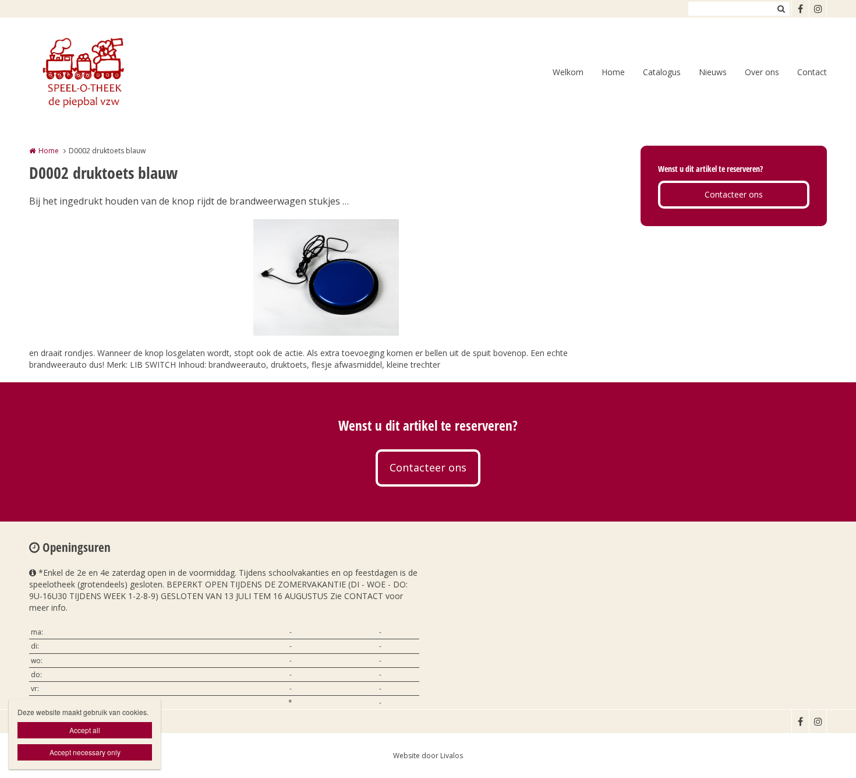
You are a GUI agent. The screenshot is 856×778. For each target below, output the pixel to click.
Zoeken (781, 9)
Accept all (84, 730)
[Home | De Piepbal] (99, 72)
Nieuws (713, 72)
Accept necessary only (85, 752)
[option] (326, 277)
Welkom (568, 72)
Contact (812, 72)
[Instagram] (817, 8)
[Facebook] (800, 8)
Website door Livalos (428, 756)
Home (613, 72)
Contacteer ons (734, 194)
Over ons (762, 72)
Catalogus (662, 72)
